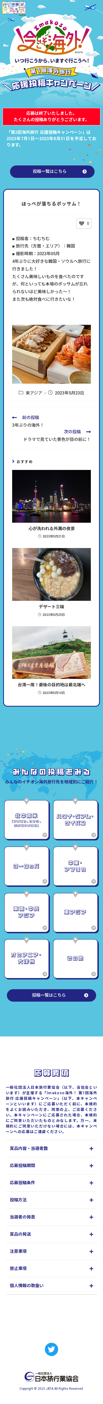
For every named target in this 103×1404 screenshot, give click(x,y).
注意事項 (18, 1251)
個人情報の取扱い (27, 1285)
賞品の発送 (20, 1234)
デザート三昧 (51, 606)
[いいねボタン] (82, 223)
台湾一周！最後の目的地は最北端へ (51, 684)
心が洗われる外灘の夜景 (52, 528)
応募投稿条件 (22, 1182)
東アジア (34, 393)
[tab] (51, 1148)
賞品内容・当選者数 (29, 1148)
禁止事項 (18, 1268)
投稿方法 (18, 1199)
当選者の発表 (22, 1217)
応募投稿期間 (22, 1165)
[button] (52, 171)
